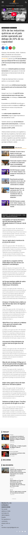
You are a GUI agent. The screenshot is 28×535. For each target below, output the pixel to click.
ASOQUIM (4, 58)
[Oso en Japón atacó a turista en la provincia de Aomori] (5, 492)
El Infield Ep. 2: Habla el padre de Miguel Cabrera (18, 446)
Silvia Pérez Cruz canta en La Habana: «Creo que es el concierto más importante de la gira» (14, 324)
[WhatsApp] (13, 47)
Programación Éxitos (10, 5)
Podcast (11, 434)
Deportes (12, 444)
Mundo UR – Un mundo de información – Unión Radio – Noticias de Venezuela (13, 215)
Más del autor (18, 147)
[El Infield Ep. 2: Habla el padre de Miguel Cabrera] (5, 447)
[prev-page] (3, 210)
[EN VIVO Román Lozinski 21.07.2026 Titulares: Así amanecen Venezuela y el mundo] (5, 171)
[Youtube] (25, 531)
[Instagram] (19, 531)
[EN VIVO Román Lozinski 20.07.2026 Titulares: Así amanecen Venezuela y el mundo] (5, 203)
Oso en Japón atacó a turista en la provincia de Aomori (13, 241)
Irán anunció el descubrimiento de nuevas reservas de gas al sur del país (13, 343)
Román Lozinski (19, 5)
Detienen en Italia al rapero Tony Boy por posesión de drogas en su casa (14, 402)
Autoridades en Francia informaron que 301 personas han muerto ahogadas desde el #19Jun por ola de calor (14, 222)
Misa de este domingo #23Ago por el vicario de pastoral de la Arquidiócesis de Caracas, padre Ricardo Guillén (14, 363)
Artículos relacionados (7, 147)
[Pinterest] (10, 47)
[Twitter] (6, 47)
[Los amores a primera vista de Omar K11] (5, 454)
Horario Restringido (14, 451)
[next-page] (5, 210)
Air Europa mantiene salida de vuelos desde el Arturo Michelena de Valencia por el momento (14, 283)
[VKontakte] (22, 531)
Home (3, 5)
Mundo (11, 478)
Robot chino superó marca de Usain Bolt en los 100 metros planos (13, 383)
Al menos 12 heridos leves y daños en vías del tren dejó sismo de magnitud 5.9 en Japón (14, 303)
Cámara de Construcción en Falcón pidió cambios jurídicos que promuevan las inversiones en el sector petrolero (18, 472)
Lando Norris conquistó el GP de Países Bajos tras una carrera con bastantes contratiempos (13, 262)
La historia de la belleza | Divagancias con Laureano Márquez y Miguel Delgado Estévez (17, 438)
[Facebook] (3, 47)
